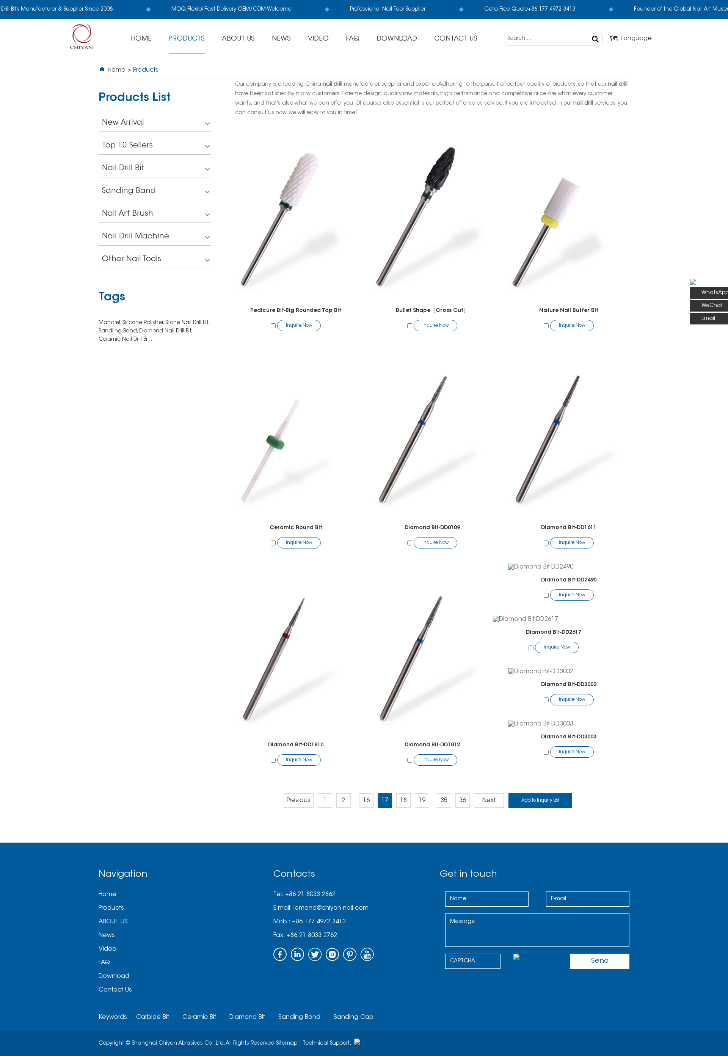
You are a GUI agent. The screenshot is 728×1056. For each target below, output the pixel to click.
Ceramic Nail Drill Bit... (126, 339)
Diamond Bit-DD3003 (568, 737)
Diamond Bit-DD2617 (553, 632)
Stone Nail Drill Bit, (187, 323)
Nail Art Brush (127, 214)
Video (318, 39)
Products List (135, 98)
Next (489, 800)
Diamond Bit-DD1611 (568, 528)
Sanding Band (129, 191)
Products (187, 39)
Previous (299, 800)
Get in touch (468, 874)
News (281, 39)
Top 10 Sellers (127, 145)
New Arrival (123, 123)
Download (397, 39)
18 (403, 800)
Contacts (294, 874)
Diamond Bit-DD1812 (432, 745)
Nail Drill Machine (135, 236)
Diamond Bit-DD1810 (295, 745)
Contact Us (455, 39)
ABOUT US (238, 39)
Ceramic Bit (199, 1017)
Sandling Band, (119, 331)
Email (708, 318)
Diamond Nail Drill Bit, (165, 331)
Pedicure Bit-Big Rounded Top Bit (295, 310)
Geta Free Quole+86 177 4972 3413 (525, 9)
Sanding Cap (353, 1017)
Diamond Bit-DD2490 (568, 580)
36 (462, 800)
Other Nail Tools (131, 259)
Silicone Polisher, (143, 323)
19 (422, 800)
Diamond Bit (247, 1017)
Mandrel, (110, 323)
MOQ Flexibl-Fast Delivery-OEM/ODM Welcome (227, 9)
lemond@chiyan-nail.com (331, 908)
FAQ (352, 39)
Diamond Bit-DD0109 (432, 528)
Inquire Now (299, 325)
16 (366, 800)
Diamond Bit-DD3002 (568, 685)
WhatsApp (714, 293)
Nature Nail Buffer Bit (568, 310)
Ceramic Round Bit (296, 528)
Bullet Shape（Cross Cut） (432, 310)
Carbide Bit (152, 1017)
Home (141, 39)
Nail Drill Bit (123, 168)
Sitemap (286, 1043)
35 (444, 800)
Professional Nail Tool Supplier (384, 9)
